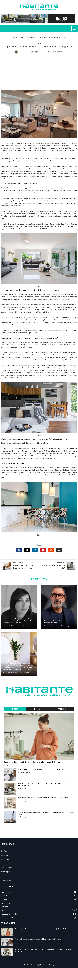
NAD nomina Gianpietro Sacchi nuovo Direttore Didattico (58, 622)
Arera (3, 174)
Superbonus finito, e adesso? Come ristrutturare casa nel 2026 (43, 798)
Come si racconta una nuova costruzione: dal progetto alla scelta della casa (46, 813)
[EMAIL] (59, 550)
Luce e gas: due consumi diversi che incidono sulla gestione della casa (32, 762)
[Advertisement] (39, 72)
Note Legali (5, 872)
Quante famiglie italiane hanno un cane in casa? (23, 565)
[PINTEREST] (43, 550)
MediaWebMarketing (46, 965)
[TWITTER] (27, 550)
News (39, 43)
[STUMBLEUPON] (51, 550)
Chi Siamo (4, 851)
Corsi (3, 863)
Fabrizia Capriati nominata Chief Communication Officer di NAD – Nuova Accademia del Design (19, 621)
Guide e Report (6, 868)
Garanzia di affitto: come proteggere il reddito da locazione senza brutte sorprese (44, 784)
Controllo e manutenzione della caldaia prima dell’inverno (41, 769)
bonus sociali (19, 451)
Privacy (4, 876)
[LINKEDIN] (35, 550)
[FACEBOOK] (19, 550)
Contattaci (5, 855)
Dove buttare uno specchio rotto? (53, 565)
